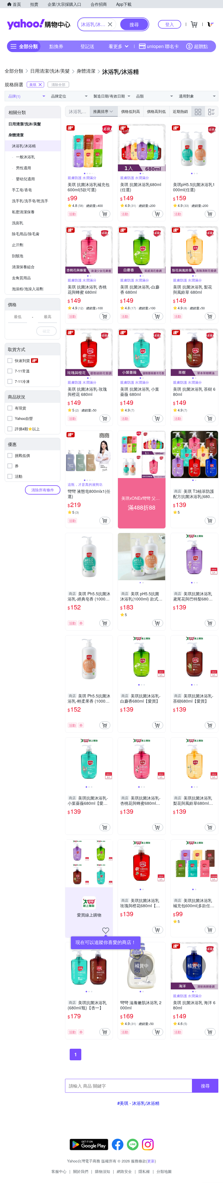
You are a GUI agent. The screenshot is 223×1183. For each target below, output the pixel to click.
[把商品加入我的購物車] (104, 214)
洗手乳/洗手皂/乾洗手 (30, 200)
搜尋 (205, 1086)
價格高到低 (156, 111)
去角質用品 (21, 277)
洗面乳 (17, 222)
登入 (169, 24)
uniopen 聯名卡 (163, 46)
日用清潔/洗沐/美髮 (24, 123)
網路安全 (124, 1171)
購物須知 (102, 1171)
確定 (46, 331)
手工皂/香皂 (22, 189)
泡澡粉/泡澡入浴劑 (27, 288)
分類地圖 (164, 1171)
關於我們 (80, 1171)
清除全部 (58, 84)
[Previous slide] (69, 148)
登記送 (87, 46)
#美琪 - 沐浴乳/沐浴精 (138, 1103)
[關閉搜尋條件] (110, 24)
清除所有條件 (42, 490)
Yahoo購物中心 (38, 24)
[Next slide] (109, 148)
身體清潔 (16, 134)
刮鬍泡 (17, 255)
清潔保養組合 (23, 266)
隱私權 (144, 1171)
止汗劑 (17, 244)
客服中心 (58, 1171)
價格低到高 (130, 111)
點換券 (56, 46)
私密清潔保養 (23, 211)
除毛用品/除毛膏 (25, 233)
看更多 (116, 46)
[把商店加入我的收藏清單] (105, 930)
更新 (151, 1161)
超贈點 (201, 46)
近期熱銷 (180, 111)
